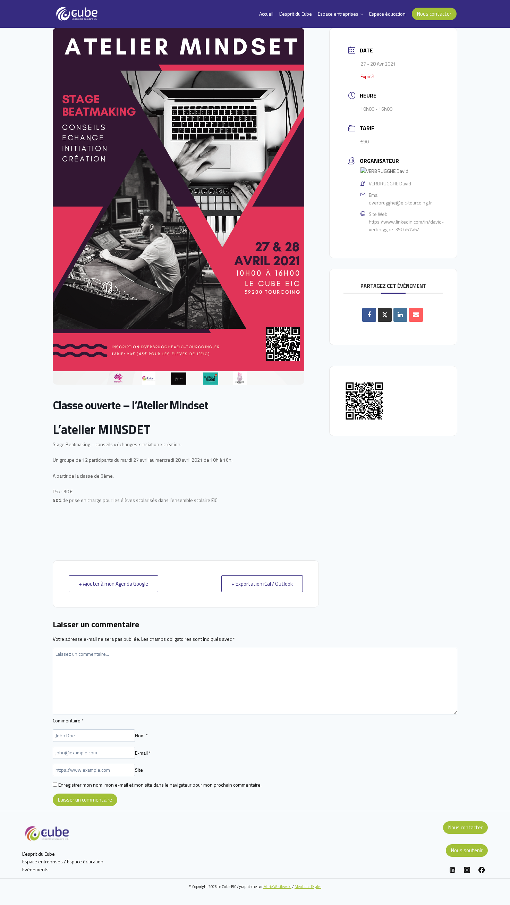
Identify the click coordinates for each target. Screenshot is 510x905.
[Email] (416, 315)
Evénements (35, 869)
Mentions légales (308, 886)
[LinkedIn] (400, 315)
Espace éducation (387, 13)
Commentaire (68, 720)
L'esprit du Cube (38, 853)
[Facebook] (481, 870)
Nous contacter (434, 14)
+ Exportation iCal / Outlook (262, 584)
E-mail (143, 752)
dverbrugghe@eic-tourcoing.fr (400, 202)
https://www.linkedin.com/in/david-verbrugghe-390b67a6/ (406, 225)
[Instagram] (467, 870)
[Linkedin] (452, 870)
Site (139, 769)
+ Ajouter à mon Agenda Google (113, 584)
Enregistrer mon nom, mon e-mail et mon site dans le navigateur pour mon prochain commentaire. (160, 784)
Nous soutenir (467, 850)
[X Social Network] (385, 315)
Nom (141, 735)
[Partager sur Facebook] (369, 315)
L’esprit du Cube (295, 13)
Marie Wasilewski (277, 886)
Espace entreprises (42, 861)
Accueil (266, 13)
